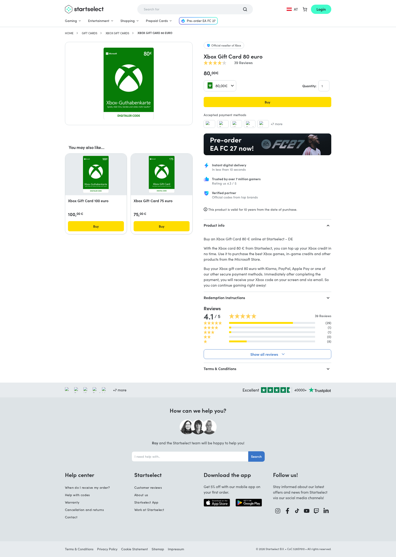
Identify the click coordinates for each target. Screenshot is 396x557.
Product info (214, 225)
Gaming (71, 21)
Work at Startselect (149, 509)
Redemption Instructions (224, 297)
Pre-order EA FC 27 (201, 21)
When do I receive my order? (87, 487)
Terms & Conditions (220, 368)
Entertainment (98, 21)
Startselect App (146, 502)
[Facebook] (287, 511)
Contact (71, 517)
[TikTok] (297, 511)
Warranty (72, 502)
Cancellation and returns (84, 509)
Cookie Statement (134, 549)
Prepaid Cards (157, 21)
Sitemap (158, 549)
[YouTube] (307, 511)
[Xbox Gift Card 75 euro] (162, 174)
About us (141, 495)
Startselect (148, 474)
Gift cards (89, 33)
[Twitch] (316, 511)
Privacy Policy (107, 549)
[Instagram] (278, 511)
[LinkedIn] (326, 511)
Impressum (176, 549)
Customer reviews (148, 487)
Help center (79, 474)
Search (256, 456)
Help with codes (77, 495)
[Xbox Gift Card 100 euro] (96, 174)
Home (69, 33)
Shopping (127, 21)
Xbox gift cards (117, 33)
